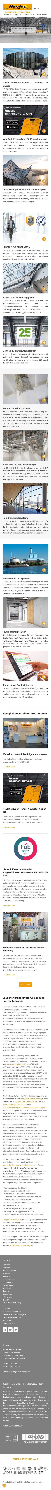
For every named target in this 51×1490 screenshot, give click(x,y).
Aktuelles (6, 1267)
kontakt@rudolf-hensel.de (19, 1372)
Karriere (6, 1291)
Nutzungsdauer (9, 1279)
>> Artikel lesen (9, 766)
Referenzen (7, 1294)
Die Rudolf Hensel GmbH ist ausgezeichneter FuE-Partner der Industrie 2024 (25, 872)
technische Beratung (11, 1165)
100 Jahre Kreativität (11, 1219)
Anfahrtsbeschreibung (12, 1302)
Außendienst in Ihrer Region (21, 1245)
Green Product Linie (17, 1064)
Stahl (22, 1098)
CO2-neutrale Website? (12, 1311)
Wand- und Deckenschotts (26, 1101)
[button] (5, 20)
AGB (4, 1305)
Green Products (9, 1273)
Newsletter (7, 1288)
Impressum (7, 1320)
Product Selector (9, 1270)
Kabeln (38, 1098)
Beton (32, 1098)
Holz (27, 1098)
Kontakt (6, 1299)
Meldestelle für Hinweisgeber (15, 1314)
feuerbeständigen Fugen (13, 1104)
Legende (6, 1308)
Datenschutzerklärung (12, 1317)
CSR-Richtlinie (8, 1285)
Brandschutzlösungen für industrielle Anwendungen (24, 1107)
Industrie (6, 1276)
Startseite (6, 1264)
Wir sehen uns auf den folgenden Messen (25, 754)
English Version (9, 1323)
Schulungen (28, 1165)
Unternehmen (8, 1282)
